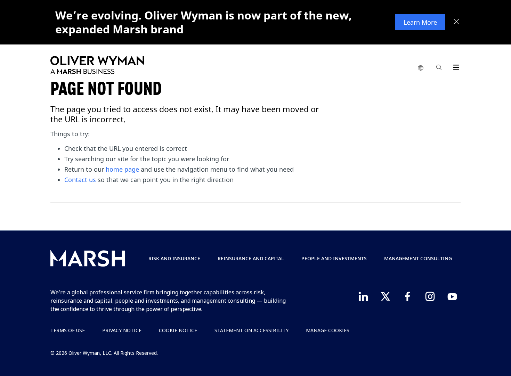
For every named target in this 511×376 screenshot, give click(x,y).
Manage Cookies (327, 330)
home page (122, 169)
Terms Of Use (67, 330)
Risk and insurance (174, 258)
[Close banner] (456, 22)
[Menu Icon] (454, 66)
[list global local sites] (420, 68)
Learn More (420, 22)
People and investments (334, 258)
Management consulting (418, 258)
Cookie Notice (178, 330)
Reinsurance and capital (251, 258)
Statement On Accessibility (251, 330)
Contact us (80, 179)
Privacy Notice (121, 330)
